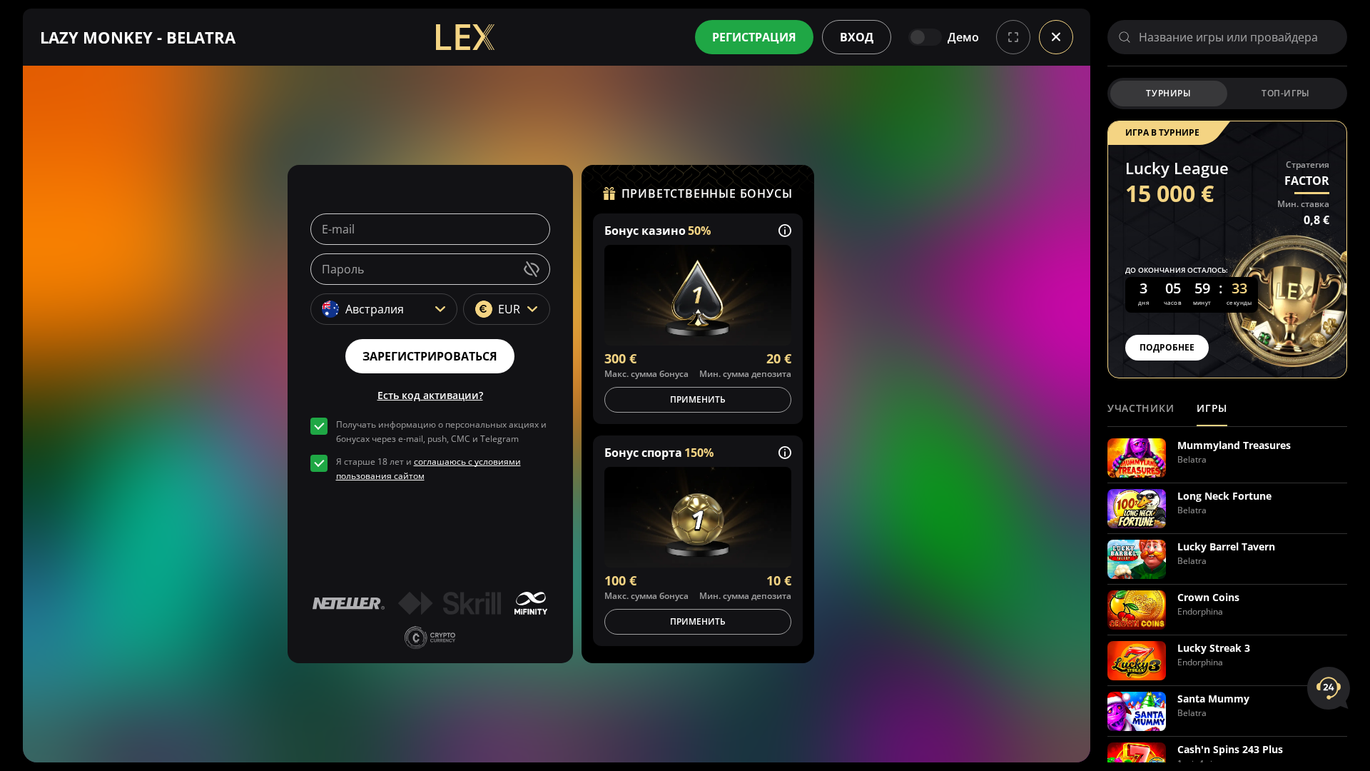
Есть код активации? (430, 395)
